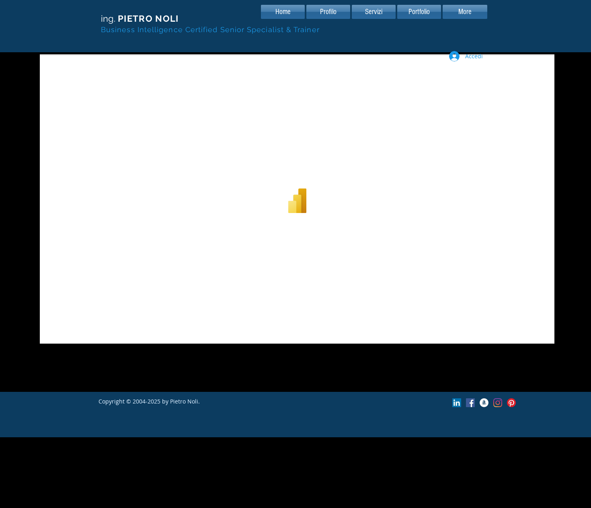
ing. (140, 18)
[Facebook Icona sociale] (470, 402)
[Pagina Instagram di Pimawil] (497, 402)
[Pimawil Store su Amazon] (484, 402)
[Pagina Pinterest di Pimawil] (511, 402)
